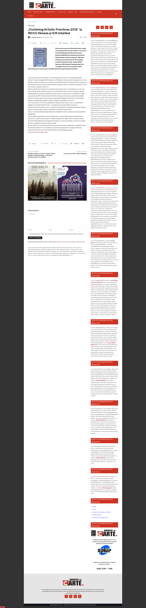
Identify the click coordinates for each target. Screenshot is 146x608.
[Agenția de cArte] (29, 37)
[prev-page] (29, 203)
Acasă (29, 22)
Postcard (34, 22)
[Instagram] (102, 27)
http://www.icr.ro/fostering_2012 (37, 132)
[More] (83, 43)
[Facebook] (97, 27)
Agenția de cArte (37, 37)
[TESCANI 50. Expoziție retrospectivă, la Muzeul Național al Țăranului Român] (42, 183)
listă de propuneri (101, 380)
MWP (95, 605)
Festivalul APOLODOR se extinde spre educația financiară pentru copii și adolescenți (72, 197)
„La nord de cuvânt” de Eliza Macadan (75, 153)
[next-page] (32, 203)
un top (112, 40)
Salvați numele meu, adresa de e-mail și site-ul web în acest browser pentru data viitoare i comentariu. (56, 234)
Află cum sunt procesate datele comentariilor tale (71, 241)
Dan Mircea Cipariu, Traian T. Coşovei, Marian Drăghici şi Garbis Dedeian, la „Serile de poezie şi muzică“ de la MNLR (41, 155)
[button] (116, 14)
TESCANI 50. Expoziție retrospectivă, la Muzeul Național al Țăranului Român (42, 197)
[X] (111, 27)
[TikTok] (106, 27)
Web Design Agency (87, 605)
